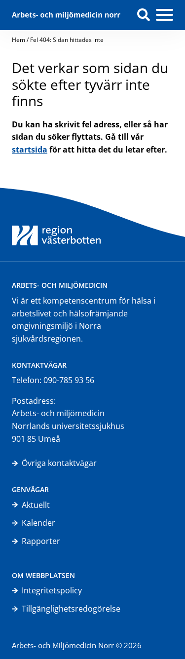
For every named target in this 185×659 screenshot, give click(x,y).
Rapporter (41, 541)
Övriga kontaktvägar (59, 463)
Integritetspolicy (52, 590)
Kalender (38, 522)
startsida (29, 149)
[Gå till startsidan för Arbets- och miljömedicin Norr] (66, 15)
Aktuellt (36, 505)
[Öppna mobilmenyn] (164, 15)
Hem (18, 40)
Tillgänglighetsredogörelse (71, 608)
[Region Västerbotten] (56, 224)
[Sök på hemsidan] (143, 15)
